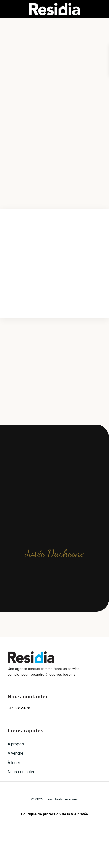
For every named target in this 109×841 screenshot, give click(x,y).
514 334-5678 (19, 708)
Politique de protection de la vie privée (54, 814)
